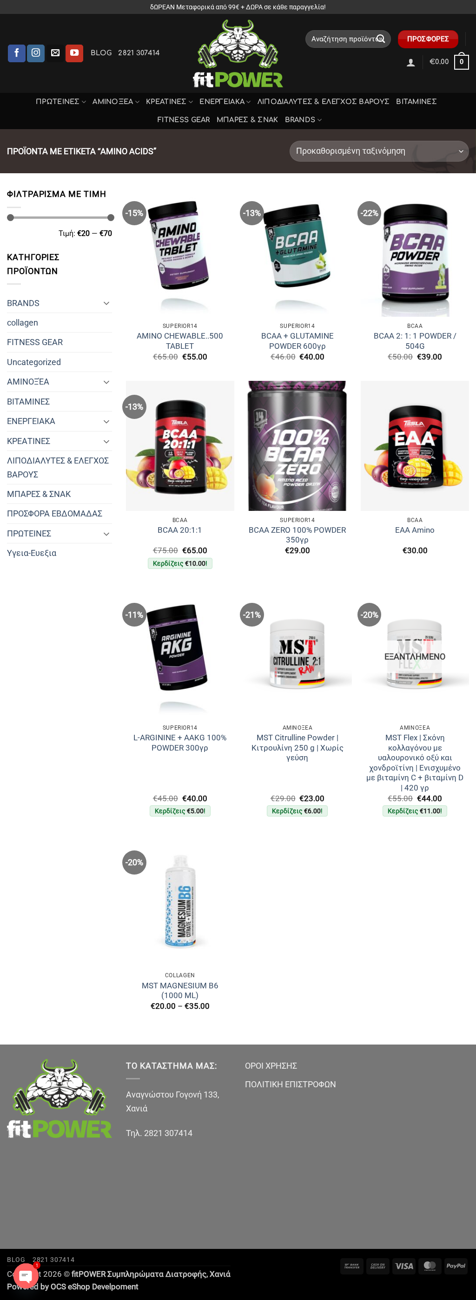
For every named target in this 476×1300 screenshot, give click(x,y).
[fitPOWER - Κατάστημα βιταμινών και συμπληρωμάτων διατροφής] (238, 53)
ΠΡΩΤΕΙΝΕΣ (58, 101)
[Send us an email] (55, 53)
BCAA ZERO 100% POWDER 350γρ (297, 535)
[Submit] (381, 39)
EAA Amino (415, 530)
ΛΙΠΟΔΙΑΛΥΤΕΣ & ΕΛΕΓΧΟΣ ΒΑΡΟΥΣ (324, 101)
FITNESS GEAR (184, 120)
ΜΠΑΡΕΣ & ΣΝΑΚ (247, 120)
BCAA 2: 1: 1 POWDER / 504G (415, 341)
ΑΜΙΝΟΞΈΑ (113, 101)
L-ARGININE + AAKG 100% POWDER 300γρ (179, 742)
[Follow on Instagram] (36, 53)
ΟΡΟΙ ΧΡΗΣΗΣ (271, 1066)
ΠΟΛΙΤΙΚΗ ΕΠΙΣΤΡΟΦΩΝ (290, 1084)
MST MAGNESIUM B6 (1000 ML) (180, 990)
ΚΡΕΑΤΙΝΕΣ (166, 101)
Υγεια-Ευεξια (31, 553)
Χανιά (220, 1274)
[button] (411, 62)
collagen (22, 322)
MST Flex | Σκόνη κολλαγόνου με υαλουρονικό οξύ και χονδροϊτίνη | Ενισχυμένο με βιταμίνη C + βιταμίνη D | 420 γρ (414, 762)
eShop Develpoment (103, 1286)
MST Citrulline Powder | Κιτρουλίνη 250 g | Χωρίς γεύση (297, 747)
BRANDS (300, 120)
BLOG (101, 53)
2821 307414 (139, 53)
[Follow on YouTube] (74, 53)
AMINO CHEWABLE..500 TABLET (180, 341)
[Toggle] (106, 302)
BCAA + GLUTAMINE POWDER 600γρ (297, 341)
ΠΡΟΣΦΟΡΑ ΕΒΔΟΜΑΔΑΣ (54, 513)
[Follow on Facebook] (17, 53)
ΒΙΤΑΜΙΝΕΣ (416, 101)
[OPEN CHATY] (26, 1275)
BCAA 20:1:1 (180, 530)
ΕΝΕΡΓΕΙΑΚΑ (222, 101)
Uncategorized (34, 362)
